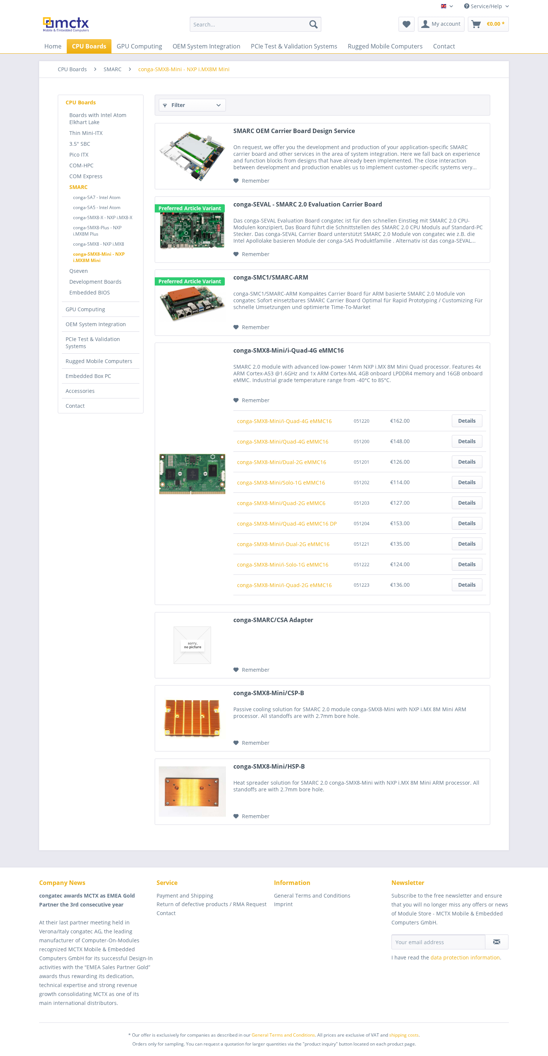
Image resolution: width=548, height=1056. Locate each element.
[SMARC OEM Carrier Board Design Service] (192, 156)
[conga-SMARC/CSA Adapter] (192, 645)
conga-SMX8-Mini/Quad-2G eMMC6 (281, 503)
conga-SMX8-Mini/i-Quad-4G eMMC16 (288, 350)
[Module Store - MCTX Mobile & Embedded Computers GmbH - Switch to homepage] (66, 26)
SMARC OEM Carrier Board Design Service (294, 131)
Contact (75, 405)
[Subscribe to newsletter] (496, 941)
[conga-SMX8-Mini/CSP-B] (192, 718)
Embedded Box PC (88, 375)
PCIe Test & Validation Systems (93, 342)
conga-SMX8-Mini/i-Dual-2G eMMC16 (283, 544)
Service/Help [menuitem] (486, 6)
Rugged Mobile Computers (99, 361)
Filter (177, 104)
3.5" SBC (79, 143)
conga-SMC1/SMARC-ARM (270, 277)
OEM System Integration (96, 324)
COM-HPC (81, 165)
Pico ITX (78, 154)
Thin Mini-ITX (86, 132)
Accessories (80, 390)
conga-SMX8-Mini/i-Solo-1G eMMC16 (282, 564)
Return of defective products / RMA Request (212, 904)
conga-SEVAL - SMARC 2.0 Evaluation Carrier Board (307, 204)
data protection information (465, 957)
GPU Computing (85, 309)
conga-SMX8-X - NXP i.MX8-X (102, 217)
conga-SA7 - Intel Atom (96, 197)
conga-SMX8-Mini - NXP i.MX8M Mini (99, 257)
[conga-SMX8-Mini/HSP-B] (192, 792)
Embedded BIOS (89, 292)
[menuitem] (255, 24)
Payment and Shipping (185, 895)
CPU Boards (81, 102)
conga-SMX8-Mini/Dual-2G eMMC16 (281, 462)
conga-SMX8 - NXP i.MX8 (98, 244)
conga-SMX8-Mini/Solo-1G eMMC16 (281, 482)
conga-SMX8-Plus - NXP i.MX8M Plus (97, 230)
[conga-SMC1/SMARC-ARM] (192, 303)
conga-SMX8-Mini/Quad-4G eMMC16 (282, 441)
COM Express (86, 176)
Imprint (283, 904)
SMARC (78, 186)
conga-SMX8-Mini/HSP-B (269, 766)
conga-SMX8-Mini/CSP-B (268, 693)
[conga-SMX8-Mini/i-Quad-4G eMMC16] (192, 474)
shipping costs (404, 1035)
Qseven (78, 270)
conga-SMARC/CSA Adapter (273, 620)
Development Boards (95, 281)
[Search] (313, 24)
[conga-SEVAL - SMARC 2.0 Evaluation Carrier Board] (192, 230)
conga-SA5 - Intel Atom (96, 207)
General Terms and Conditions (312, 895)
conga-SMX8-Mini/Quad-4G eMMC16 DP (287, 523)
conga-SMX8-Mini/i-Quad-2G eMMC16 (284, 585)
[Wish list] (407, 24)
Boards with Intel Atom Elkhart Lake (97, 118)
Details (467, 420)
